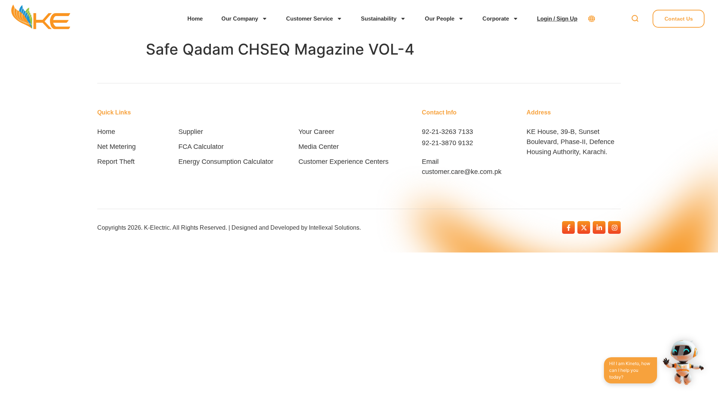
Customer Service (309, 18)
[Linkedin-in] (599, 227)
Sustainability (378, 18)
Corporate (495, 18)
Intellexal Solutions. (335, 227)
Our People (439, 18)
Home (195, 18)
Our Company (239, 18)
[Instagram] (614, 227)
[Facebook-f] (568, 227)
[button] (635, 18)
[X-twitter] (583, 227)
